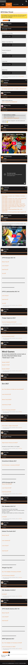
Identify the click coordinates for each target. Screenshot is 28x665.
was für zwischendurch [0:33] (7, 336)
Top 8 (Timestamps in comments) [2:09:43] (10, 465)
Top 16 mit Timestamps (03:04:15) (8, 322)
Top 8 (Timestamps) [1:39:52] (7, 575)
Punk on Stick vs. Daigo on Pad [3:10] (9, 425)
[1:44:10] (3, 516)
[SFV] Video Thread (7, 12)
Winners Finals (5, 261)
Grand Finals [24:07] (6, 491)
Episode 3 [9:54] (5, 368)
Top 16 (3, 273)
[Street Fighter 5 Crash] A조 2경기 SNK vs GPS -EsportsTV (13, 198)
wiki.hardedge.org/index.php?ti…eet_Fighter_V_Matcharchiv (13, 88)
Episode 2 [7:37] (5, 364)
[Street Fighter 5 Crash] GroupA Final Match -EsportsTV (12, 204)
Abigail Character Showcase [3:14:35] (9, 442)
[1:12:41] (3, 594)
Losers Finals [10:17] (6, 487)
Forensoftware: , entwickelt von (14, 663)
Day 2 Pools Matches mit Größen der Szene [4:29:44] (12, 389)
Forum (8, 4)
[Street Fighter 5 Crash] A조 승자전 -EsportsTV (11, 199)
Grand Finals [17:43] (6, 404)
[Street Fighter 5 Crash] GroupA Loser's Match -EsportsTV (13, 205)
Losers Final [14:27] (6, 394)
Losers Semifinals (5, 540)
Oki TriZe (20, 305)
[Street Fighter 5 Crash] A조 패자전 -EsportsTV (11, 202)
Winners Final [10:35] (6, 399)
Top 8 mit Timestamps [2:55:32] (8, 409)
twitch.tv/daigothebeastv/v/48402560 (9, 101)
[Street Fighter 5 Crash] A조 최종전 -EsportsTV (11, 201)
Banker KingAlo (21, 76)
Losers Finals (4, 265)
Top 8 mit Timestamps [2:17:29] (8, 646)
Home (3, 4)
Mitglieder (16, 4)
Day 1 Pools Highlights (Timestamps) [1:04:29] (11, 571)
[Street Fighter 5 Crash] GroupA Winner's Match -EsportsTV (13, 211)
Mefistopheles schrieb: (9, 114)
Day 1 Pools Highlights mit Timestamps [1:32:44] (11, 642)
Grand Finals (4, 269)
